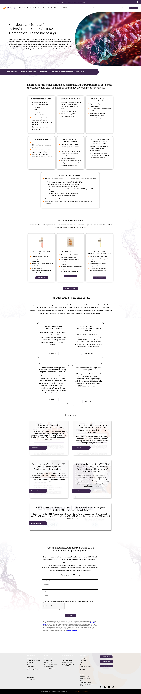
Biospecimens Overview (32, 658)
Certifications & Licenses (85, 682)
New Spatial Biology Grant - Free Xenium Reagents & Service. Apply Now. (55, 2)
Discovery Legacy (31, 679)
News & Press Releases (85, 678)
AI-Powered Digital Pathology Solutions (87, 685)
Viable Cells (30, 662)
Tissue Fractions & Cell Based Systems (34, 674)
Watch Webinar (36, 523)
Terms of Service (85, 691)
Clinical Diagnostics (67, 662)
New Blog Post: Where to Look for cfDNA (86, 2)
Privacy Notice (77, 691)
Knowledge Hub (83, 658)
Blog (81, 662)
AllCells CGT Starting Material (34, 660)
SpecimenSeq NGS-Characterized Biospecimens (33, 669)
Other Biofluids (30, 677)
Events (81, 680)
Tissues (28, 664)
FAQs (81, 664)
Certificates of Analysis (85, 666)
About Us (82, 672)
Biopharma (64, 658)
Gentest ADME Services (49, 668)
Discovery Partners (84, 676)
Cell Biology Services (48, 666)
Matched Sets (30, 671)
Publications (83, 660)
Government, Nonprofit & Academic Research (68, 665)
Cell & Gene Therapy (67, 660)
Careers (82, 674)
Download (34, 448)
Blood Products (30, 666)
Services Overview (48, 658)
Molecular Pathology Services (50, 664)
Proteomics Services (48, 662)
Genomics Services (48, 660)
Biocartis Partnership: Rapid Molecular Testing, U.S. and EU (21, 2)
